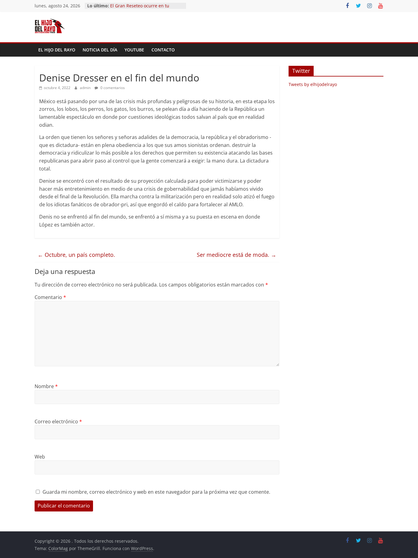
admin (85, 87)
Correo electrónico (58, 421)
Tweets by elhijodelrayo (313, 84)
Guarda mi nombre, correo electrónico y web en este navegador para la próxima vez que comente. (156, 492)
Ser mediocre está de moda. (236, 254)
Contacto (163, 50)
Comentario (50, 297)
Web (40, 456)
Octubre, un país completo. (76, 254)
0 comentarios (112, 87)
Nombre (46, 386)
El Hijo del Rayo (56, 50)
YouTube (134, 50)
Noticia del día (100, 50)
